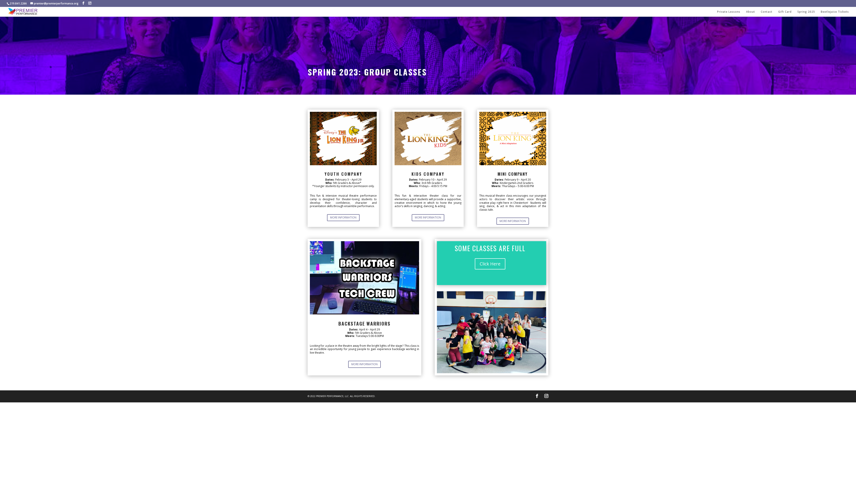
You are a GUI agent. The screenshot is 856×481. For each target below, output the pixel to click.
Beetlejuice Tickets (835, 12)
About (750, 12)
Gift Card (785, 12)
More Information (343, 217)
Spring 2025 (806, 12)
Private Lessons (728, 12)
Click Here (490, 264)
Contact (766, 12)
